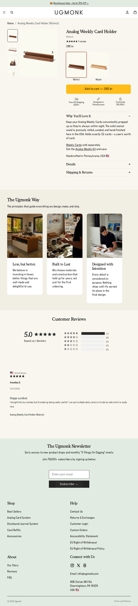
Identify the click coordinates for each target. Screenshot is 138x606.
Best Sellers (14, 511)
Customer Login (79, 524)
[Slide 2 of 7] (12, 49)
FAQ (9, 577)
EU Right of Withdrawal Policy (87, 548)
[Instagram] (72, 565)
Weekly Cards (74, 145)
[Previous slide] (23, 53)
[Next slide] (54, 53)
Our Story (12, 565)
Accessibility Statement (84, 536)
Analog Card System (19, 517)
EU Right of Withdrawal (83, 542)
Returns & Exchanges (82, 517)
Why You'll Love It (78, 116)
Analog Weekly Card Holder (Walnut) (27, 415)
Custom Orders (79, 530)
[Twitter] (78, 565)
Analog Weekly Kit (85, 149)
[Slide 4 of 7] (12, 76)
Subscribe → (69, 484)
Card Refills (13, 530)
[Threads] (85, 565)
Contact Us (76, 511)
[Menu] (4, 12)
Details (71, 164)
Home (10, 23)
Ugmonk (18, 601)
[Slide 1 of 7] (12, 36)
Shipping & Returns (79, 172)
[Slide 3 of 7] (12, 63)
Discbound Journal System (22, 524)
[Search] (12, 12)
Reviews (12, 571)
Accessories (14, 536)
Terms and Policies (122, 601)
